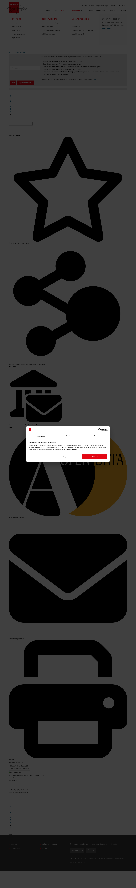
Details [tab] (68, 436)
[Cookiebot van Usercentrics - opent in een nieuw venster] (99, 429)
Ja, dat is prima (95, 457)
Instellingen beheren (66, 457)
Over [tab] (95, 436)
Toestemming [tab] (40, 436)
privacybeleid (72, 449)
